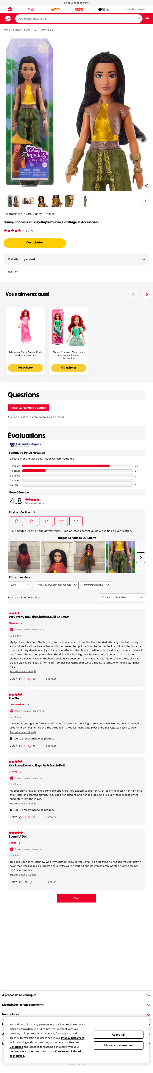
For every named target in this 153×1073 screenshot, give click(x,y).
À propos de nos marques (19, 995)
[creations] (104, 9)
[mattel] (10, 9)
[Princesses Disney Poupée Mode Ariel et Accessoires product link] (25, 326)
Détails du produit (21, 259)
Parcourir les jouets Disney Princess (29, 214)
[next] (147, 294)
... (35, 29)
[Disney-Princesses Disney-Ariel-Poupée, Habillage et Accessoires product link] (68, 326)
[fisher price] (79, 9)
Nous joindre (10, 1014)
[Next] (145, 201)
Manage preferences (118, 1045)
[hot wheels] (54, 9)
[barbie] (31, 9)
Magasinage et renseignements (23, 1005)
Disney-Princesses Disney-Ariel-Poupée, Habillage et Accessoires (69, 355)
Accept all (118, 1034)
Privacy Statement (72, 1037)
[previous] (133, 294)
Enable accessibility (76, 2)
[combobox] (79, 18)
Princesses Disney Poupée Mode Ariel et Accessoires (25, 354)
